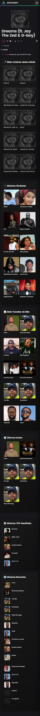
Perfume (14, 529)
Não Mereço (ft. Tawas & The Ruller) (16, 105)
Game (22, 127)
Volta (21, 422)
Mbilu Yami (15, 537)
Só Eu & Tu (15, 561)
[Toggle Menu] (37, 3)
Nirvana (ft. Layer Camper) (12, 127)
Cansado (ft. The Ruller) (28, 149)
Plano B (6, 83)
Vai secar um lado (26, 206)
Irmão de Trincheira (18, 666)
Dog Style (15, 682)
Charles (6, 355)
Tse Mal (6, 400)
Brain (6, 50)
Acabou (14, 690)
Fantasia (15, 553)
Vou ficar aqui (8, 377)
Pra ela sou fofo (9, 251)
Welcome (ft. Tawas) (10, 149)
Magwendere (8, 296)
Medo (5, 206)
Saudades (23, 400)
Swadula (7, 422)
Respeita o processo (26, 296)
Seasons (22, 83)
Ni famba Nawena (26, 377)
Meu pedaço (24, 251)
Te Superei (15, 698)
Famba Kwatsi (16, 545)
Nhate (14, 655)
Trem (5, 332)
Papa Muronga (25, 332)
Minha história (25, 229)
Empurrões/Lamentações (12, 171)
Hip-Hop (6, 45)
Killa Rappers (24, 355)
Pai (5, 229)
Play (2, 54)
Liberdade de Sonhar (11, 274)
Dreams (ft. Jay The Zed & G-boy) (20, 54)
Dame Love (23, 274)
